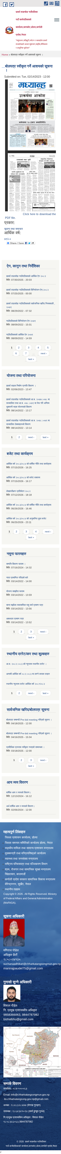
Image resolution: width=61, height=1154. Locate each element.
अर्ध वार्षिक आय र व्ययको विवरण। (20, 806)
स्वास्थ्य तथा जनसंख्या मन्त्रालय (21, 858)
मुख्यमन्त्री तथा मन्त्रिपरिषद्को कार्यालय (25, 853)
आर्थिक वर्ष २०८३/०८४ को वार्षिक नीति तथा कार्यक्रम (28, 463)
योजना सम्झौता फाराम (15, 591)
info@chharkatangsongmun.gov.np (30, 1094)
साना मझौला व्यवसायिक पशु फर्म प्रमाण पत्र (24, 605)
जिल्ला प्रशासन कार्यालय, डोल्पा (21, 837)
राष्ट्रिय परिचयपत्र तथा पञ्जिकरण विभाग (26, 864)
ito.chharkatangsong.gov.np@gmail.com (26, 1099)
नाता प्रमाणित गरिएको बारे (17, 577)
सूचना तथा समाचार (13, 228)
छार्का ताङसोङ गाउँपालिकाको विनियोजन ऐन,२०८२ (27, 289)
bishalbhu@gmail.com (18, 1019)
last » (31, 359)
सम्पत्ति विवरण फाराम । (16, 563)
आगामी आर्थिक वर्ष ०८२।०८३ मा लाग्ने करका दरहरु (28, 674)
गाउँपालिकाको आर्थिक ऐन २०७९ (19, 334)
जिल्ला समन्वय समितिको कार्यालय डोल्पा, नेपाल (29, 842)
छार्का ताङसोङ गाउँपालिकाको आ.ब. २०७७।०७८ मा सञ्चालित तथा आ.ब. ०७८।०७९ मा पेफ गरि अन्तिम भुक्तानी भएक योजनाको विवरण (28, 403)
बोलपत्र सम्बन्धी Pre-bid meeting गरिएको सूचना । (29, 719)
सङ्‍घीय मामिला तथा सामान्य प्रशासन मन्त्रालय (29, 848)
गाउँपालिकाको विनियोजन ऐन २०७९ (21, 321)
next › (44, 353)
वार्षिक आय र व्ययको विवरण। (18, 792)
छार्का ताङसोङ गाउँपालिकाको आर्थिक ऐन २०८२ (26, 276)
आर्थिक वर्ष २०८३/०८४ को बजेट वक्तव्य (23, 477)
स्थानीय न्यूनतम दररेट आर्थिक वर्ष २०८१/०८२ (25, 683)
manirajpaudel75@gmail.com (23, 968)
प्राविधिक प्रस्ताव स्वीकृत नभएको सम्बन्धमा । (25, 747)
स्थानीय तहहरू (12, 889)
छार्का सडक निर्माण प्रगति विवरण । (21, 385)
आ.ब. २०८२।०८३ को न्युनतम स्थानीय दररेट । (26, 664)
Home (5, 54)
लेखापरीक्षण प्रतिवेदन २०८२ (18, 491)
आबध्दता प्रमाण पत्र (15, 618)
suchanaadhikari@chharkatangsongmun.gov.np (32, 963)
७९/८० (7, 239)
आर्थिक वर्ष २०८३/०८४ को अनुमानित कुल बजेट (26, 518)
